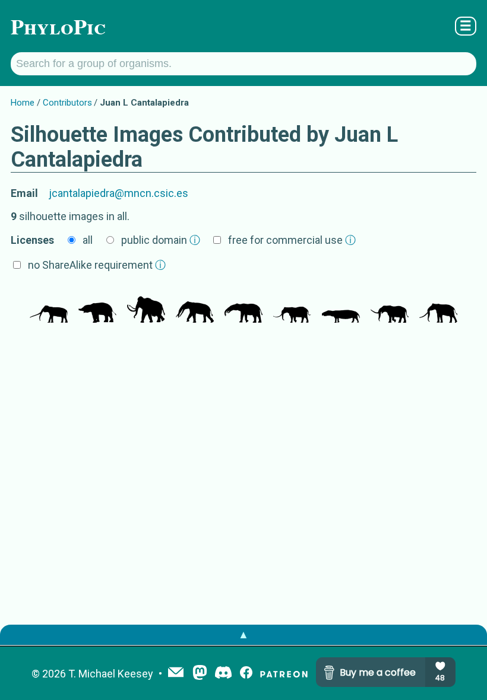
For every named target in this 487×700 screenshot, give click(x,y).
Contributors (67, 102)
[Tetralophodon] (195, 305)
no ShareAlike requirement (97, 265)
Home (22, 102)
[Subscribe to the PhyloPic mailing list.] (175, 673)
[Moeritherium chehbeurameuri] (341, 305)
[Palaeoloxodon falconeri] (292, 305)
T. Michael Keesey (110, 673)
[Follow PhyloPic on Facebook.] (246, 673)
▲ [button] (243, 634)
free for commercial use (292, 240)
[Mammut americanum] (390, 305)
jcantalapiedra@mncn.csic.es (118, 193)
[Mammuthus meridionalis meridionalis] (146, 305)
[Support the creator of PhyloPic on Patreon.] (284, 673)
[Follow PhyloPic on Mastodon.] (199, 673)
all (88, 240)
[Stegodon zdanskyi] (438, 305)
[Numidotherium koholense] (97, 305)
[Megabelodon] (243, 305)
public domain (160, 240)
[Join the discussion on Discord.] (223, 673)
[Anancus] (49, 305)
